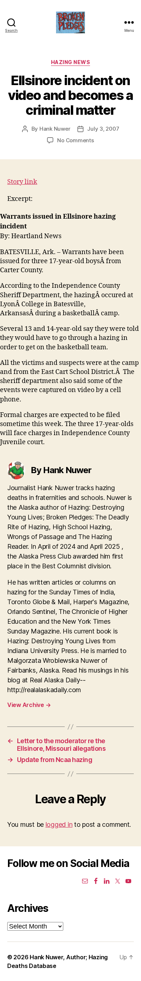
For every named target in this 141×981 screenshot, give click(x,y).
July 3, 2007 (103, 128)
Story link (22, 182)
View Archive (29, 704)
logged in (59, 824)
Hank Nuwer (54, 128)
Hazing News (70, 62)
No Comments (75, 140)
